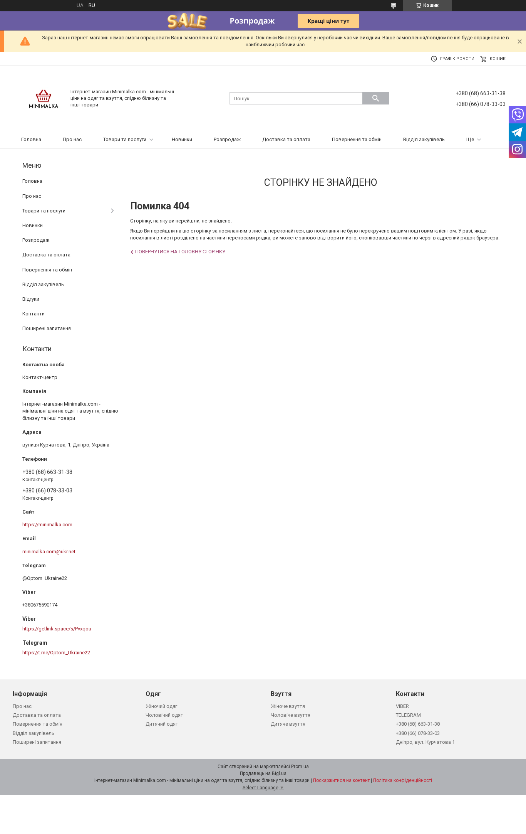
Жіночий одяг (161, 706)
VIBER (402, 706)
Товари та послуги (124, 139)
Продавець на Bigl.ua (263, 773)
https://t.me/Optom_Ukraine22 (56, 652)
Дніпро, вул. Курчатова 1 (425, 742)
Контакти (33, 314)
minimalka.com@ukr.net (48, 551)
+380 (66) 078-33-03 (418, 733)
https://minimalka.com (47, 524)
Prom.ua (300, 766)
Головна (31, 139)
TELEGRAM (408, 715)
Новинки (182, 139)
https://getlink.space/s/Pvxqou (56, 629)
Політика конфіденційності (402, 780)
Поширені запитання (46, 328)
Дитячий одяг (162, 724)
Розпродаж (227, 139)
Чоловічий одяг (164, 715)
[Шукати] (375, 98)
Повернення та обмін (357, 139)
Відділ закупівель (424, 139)
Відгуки (30, 299)
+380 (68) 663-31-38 (418, 724)
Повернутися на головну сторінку (180, 251)
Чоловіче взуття (290, 715)
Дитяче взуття (288, 724)
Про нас (72, 139)
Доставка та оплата (286, 139)
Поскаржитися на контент (341, 780)
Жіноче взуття (288, 706)
